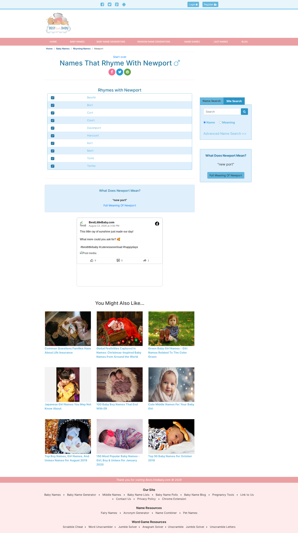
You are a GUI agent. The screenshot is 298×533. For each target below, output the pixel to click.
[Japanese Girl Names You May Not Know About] (67, 384)
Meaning (228, 122)
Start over (119, 57)
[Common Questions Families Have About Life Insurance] (68, 328)
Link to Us (247, 494)
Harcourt (93, 135)
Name (210, 122)
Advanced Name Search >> (224, 133)
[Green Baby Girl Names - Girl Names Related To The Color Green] (171, 328)
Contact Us (123, 499)
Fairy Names (109, 513)
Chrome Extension (174, 499)
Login (192, 4)
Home (56, 41)
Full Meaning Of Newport (119, 205)
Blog (245, 41)
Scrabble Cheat (73, 527)
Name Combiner (166, 513)
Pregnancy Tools (223, 494)
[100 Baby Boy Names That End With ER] (120, 384)
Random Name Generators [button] (153, 41)
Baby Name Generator (81, 494)
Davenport (94, 128)
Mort (90, 150)
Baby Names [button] (77, 41)
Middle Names (111, 494)
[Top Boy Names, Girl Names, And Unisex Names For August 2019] (68, 436)
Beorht (91, 97)
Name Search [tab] (212, 101)
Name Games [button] (192, 41)
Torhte (91, 166)
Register (209, 4)
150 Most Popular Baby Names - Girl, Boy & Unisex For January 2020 (118, 460)
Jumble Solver (127, 527)
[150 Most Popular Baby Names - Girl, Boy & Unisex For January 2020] (120, 436)
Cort (90, 112)
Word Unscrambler (100, 527)
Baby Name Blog (195, 494)
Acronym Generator (136, 513)
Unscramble (175, 527)
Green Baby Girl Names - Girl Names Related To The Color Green (167, 352)
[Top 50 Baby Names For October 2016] (171, 436)
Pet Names (190, 513)
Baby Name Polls (167, 494)
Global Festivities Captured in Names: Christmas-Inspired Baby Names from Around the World (118, 352)
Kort (90, 143)
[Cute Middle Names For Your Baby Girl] (171, 384)
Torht (90, 158)
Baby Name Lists (138, 494)
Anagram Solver (152, 527)
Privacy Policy (146, 499)
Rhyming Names (82, 48)
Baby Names (62, 48)
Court (91, 120)
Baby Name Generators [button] (111, 41)
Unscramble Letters (222, 527)
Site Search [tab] (234, 101)
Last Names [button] (221, 41)
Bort (90, 105)
